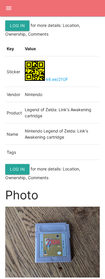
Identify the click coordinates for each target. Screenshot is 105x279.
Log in (17, 25)
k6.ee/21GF (57, 79)
